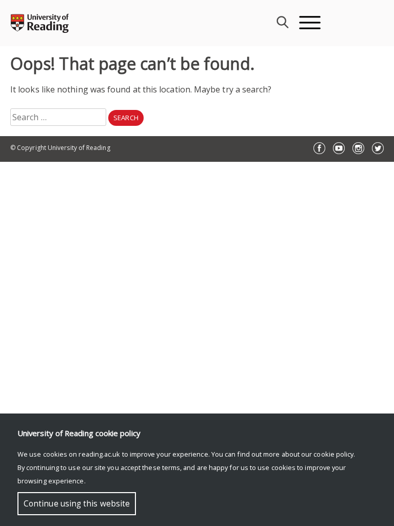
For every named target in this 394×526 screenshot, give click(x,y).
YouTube (339, 148)
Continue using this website (77, 503)
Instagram (358, 148)
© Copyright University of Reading (60, 147)
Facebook (319, 148)
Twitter (378, 148)
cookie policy (333, 454)
